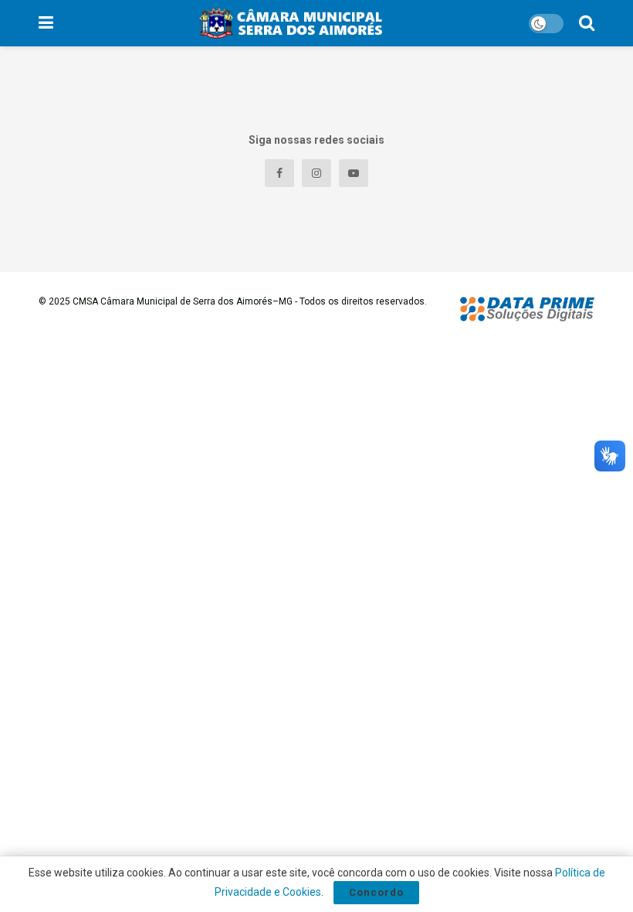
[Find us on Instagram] (316, 173)
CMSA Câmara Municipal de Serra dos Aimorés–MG (183, 301)
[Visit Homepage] (290, 23)
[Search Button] (586, 23)
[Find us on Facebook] (279, 173)
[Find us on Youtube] (353, 173)
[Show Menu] (46, 23)
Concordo (376, 892)
